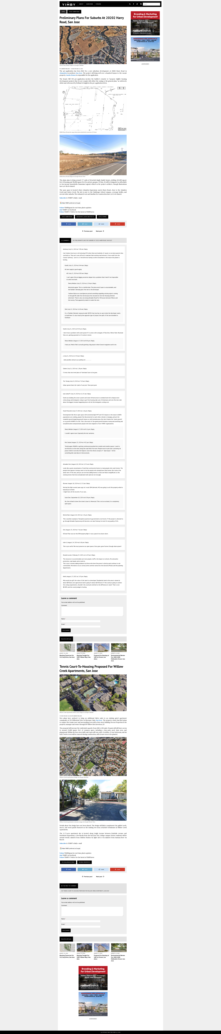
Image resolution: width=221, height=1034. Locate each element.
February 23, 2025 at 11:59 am (82, 555)
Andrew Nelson (65, 68)
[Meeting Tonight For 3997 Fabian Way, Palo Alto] (84, 651)
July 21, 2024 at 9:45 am (75, 329)
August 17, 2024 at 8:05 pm (82, 341)
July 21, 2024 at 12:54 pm (72, 356)
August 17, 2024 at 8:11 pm (82, 429)
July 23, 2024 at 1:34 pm (84, 283)
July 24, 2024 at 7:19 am (77, 381)
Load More (93, 1025)
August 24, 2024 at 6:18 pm (76, 542)
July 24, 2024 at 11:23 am (79, 394)
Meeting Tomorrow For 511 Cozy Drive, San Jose (67, 656)
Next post (99, 231)
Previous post (88, 231)
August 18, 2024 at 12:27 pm (77, 483)
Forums (98, 4)
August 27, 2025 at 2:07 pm (75, 576)
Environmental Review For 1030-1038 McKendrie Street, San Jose (118, 658)
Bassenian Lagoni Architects (85, 217)
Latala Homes (71, 75)
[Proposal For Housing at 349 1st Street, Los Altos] (101, 651)
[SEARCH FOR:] (151, 4)
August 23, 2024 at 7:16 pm (74, 530)
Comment (64, 605)
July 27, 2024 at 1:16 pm (80, 411)
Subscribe (89, 4)
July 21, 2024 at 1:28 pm (75, 368)
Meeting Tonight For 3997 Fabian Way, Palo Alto (84, 657)
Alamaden (63, 73)
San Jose (79, 73)
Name (63, 619)
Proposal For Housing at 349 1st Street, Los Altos (101, 657)
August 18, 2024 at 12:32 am (80, 464)
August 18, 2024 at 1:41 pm (79, 515)
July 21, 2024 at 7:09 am (76, 249)
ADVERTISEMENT (93, 1018)
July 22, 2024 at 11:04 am (75, 309)
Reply (86, 249)
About (81, 4)
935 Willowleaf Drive (68, 862)
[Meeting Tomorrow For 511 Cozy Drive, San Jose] (67, 651)
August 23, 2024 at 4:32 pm (80, 442)
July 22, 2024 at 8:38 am (76, 273)
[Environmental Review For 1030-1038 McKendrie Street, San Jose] (119, 651)
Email (63, 624)
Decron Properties (84, 862)
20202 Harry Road (67, 217)
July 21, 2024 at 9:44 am (76, 265)
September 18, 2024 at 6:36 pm (80, 497)
